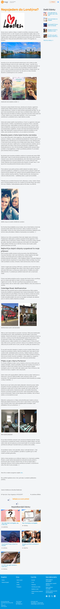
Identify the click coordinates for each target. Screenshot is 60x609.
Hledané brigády (5, 582)
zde (21, 472)
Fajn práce (48, 588)
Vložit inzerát (19, 580)
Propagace (19, 586)
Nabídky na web (34, 589)
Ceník (18, 582)
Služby (18, 584)
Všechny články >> (48, 40)
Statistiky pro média (35, 586)
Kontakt (33, 580)
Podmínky (33, 584)
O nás (32, 582)
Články (3, 580)
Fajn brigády (48, 581)
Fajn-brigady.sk (49, 592)
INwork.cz (48, 584)
